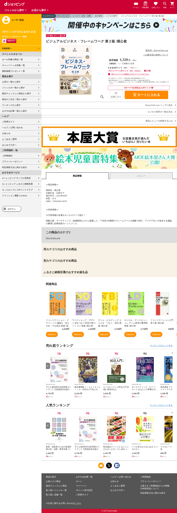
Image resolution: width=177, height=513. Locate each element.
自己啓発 (98, 16)
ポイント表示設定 (84, 490)
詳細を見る (52, 334)
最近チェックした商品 (56, 486)
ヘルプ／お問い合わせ (12, 127)
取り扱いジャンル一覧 (56, 490)
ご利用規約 (7, 156)
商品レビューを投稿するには (159, 121)
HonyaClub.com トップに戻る (159, 105)
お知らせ (6, 133)
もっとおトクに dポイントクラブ (17, 190)
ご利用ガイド (8, 122)
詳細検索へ (7, 48)
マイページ (81, 486)
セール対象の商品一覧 (12, 59)
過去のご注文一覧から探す (14, 99)
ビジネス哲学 (111, 16)
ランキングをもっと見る (161, 346)
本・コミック (63, 16)
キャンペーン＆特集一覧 (13, 65)
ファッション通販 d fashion (14, 195)
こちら (78, 503)
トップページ (48, 16)
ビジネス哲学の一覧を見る (160, 112)
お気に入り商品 (53, 481)
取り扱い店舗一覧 (54, 495)
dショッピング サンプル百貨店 (16, 178)
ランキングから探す (11, 105)
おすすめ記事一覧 (84, 477)
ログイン (12, 209)
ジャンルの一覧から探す (13, 88)
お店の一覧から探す (11, 82)
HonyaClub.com (53, 238)
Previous (48, 366)
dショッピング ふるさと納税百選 (17, 184)
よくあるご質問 (9, 139)
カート (79, 481)
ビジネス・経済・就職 (82, 16)
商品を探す (51, 477)
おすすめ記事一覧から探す (14, 111)
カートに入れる (146, 94)
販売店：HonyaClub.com (157, 50)
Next (170, 366)
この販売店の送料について (155, 55)
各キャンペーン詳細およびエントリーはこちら (130, 74)
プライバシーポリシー (12, 161)
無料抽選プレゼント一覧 (13, 71)
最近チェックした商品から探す (16, 93)
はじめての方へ (9, 145)
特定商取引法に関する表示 (14, 167)
